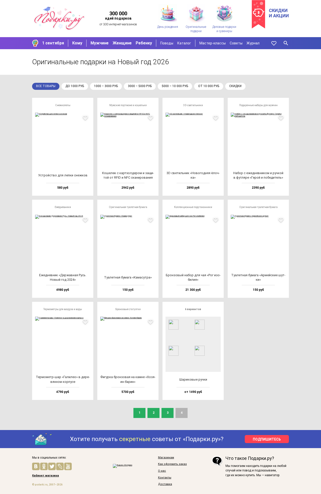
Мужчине (100, 43)
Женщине (122, 43)
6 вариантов (193, 309)
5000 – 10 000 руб (175, 86)
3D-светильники (193, 105)
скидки (235, 86)
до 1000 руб (74, 86)
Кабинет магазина (45, 475)
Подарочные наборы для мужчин (258, 105)
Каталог (184, 43)
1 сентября (53, 43)
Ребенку (144, 43)
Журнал (253, 43)
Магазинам (166, 457)
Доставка (165, 484)
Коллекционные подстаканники (193, 207)
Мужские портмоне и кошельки (128, 105)
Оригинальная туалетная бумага (128, 207)
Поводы (166, 43)
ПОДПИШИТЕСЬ (267, 439)
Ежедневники (63, 207)
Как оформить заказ (172, 464)
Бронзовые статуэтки (128, 309)
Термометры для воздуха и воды (62, 309)
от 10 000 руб (208, 86)
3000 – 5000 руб (140, 86)
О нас (162, 470)
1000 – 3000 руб (106, 86)
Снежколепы (62, 105)
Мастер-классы (212, 43)
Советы (236, 43)
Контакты (164, 477)
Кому (77, 43)
